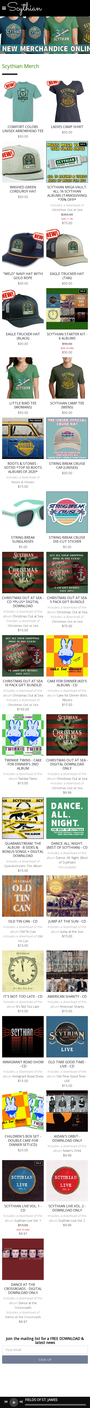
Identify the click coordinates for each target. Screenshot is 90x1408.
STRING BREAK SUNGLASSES (23, 539)
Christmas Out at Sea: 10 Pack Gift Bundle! (23, 683)
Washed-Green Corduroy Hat (23, 189)
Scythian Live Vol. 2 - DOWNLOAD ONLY (67, 1208)
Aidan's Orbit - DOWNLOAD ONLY (67, 1138)
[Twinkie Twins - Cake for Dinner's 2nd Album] (23, 735)
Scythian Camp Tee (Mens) (67, 405)
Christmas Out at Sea (28, 616)
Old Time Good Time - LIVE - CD (67, 1064)
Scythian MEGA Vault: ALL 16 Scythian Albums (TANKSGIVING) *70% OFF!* (67, 193)
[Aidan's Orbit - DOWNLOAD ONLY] (67, 1111)
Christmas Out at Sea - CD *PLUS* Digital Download (23, 601)
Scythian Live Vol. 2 (71, 1220)
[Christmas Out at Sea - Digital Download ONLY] (67, 735)
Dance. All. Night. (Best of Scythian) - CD (67, 845)
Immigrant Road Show (27, 1076)
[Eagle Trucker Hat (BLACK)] (23, 309)
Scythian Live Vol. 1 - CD (23, 1208)
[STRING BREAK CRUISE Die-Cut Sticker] (67, 512)
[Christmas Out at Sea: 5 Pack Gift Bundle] (67, 572)
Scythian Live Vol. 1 (27, 1220)
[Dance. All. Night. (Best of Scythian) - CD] (67, 818)
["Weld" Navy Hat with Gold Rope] (23, 248)
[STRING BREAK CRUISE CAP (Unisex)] (67, 438)
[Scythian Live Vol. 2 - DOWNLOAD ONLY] (67, 1181)
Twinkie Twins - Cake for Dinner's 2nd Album (23, 764)
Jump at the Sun (71, 931)
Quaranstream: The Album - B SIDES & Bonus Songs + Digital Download (23, 849)
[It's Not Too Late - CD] (23, 971)
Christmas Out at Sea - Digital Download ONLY (67, 764)
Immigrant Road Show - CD (23, 1064)
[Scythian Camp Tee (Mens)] (67, 378)
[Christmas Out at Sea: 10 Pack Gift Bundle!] (23, 656)
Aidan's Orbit (72, 1150)
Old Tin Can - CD (22, 921)
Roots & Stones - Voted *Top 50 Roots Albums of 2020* (23, 467)
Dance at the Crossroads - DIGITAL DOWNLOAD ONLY (23, 1288)
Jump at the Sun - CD (67, 921)
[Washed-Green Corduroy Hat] (23, 162)
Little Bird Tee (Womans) (22, 405)
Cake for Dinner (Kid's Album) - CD (67, 683)
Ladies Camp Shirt (67, 126)
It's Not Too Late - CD (22, 996)
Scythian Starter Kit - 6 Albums (67, 336)
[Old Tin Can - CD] (23, 896)
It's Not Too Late (27, 1006)
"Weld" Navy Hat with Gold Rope (23, 275)
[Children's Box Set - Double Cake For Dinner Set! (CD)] (23, 1111)
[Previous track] (6, 1402)
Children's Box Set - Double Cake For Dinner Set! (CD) (23, 1140)
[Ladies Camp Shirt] (67, 101)
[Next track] (21, 1402)
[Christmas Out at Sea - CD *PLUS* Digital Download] (23, 572)
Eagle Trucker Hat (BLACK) (23, 336)
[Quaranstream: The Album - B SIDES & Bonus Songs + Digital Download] (23, 818)
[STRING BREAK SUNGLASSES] (23, 512)
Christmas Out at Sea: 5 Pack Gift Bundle (67, 599)
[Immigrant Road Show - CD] (23, 1036)
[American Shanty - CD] (67, 971)
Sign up (45, 1360)
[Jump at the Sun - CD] (67, 896)
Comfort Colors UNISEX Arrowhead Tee (23, 128)
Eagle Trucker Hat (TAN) (67, 275)
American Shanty (72, 1006)
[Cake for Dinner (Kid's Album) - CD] (67, 656)
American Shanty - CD (67, 996)
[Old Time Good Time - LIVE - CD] (67, 1036)
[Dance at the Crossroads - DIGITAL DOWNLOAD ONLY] (23, 1259)
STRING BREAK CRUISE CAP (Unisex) (67, 465)
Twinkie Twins (27, 778)
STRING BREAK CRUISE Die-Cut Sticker (67, 539)
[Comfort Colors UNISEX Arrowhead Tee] (23, 101)
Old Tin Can (28, 931)
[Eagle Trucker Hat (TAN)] (67, 248)
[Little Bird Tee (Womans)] (23, 378)
